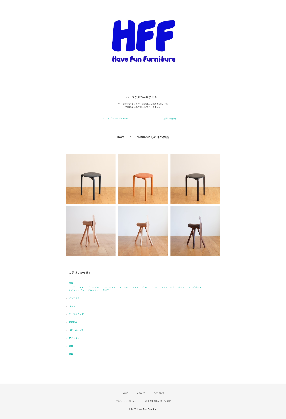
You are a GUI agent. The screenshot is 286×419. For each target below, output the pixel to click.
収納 (145, 287)
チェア (72, 287)
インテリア (74, 298)
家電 (71, 346)
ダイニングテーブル (89, 287)
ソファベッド (167, 287)
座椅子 (106, 290)
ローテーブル (109, 287)
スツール (123, 287)
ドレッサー (93, 290)
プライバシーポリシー (125, 401)
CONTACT (159, 393)
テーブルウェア (76, 314)
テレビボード (195, 287)
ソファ (135, 287)
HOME (125, 393)
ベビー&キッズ (76, 330)
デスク (154, 287)
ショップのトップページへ (116, 118)
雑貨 (71, 354)
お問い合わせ (169, 118)
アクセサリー (75, 338)
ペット (72, 306)
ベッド (181, 287)
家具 (71, 283)
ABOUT (141, 393)
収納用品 (73, 322)
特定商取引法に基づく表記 (158, 401)
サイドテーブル (76, 290)
